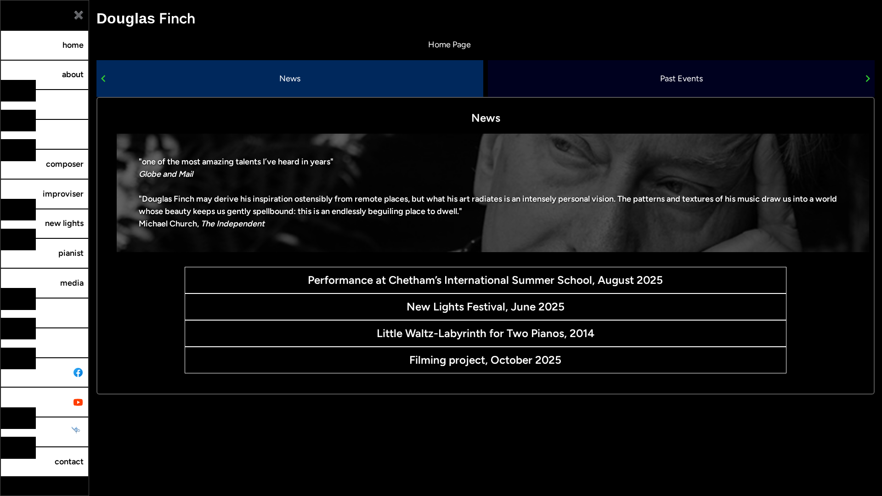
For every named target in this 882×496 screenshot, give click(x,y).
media (72, 283)
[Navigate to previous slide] (103, 78)
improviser (63, 194)
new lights (64, 223)
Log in (11, 483)
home (73, 45)
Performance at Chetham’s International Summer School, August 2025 (485, 280)
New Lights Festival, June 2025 (486, 306)
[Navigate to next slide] (868, 78)
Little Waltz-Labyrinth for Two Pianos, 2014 (485, 333)
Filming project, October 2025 (485, 359)
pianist (71, 253)
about (73, 74)
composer (65, 164)
